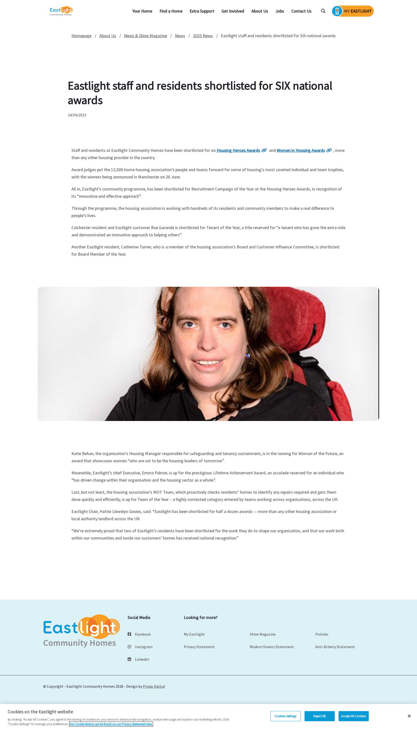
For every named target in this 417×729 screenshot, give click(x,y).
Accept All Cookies (353, 716)
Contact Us (301, 11)
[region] (208, 716)
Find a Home (171, 11)
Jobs (279, 11)
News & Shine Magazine (145, 35)
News (180, 35)
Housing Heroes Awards (238, 150)
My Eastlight (194, 634)
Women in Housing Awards (301, 150)
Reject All (319, 716)
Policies (321, 634)
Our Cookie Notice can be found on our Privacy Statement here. (111, 724)
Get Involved (233, 11)
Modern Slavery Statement (272, 646)
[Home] (61, 11)
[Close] (409, 716)
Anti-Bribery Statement (335, 646)
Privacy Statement (199, 646)
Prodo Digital (154, 686)
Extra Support (202, 11)
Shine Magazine (263, 634)
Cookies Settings (286, 716)
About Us (259, 11)
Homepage (81, 35)
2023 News (203, 35)
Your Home (142, 11)
